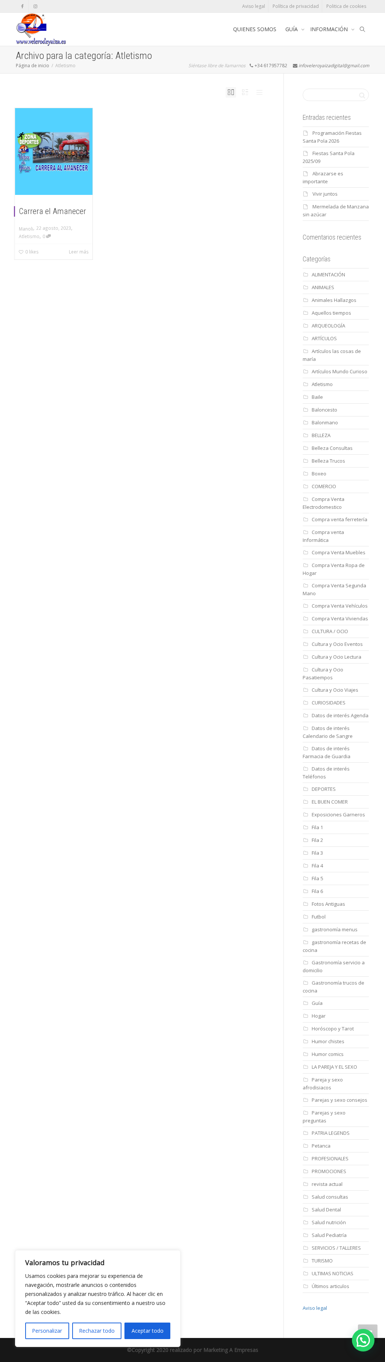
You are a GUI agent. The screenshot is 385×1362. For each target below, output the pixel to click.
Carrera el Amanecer (52, 211)
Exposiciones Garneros (338, 814)
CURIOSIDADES (329, 702)
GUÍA (292, 29)
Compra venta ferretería (339, 519)
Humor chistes (328, 1041)
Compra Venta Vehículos (340, 605)
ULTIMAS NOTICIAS (332, 1273)
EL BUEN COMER (330, 801)
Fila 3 (317, 852)
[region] (97, 1298)
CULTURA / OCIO (330, 631)
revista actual (327, 1184)
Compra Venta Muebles (338, 552)
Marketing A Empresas (230, 1349)
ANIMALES (323, 287)
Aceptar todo (148, 1330)
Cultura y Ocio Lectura (336, 656)
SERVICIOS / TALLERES (336, 1247)
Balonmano (325, 422)
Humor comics (328, 1054)
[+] (53, 151)
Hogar (319, 1015)
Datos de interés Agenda (340, 715)
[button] (363, 1340)
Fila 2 (317, 840)
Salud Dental (326, 1209)
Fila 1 (317, 827)
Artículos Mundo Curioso (339, 371)
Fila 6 (317, 891)
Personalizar (47, 1330)
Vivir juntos (325, 193)
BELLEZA (321, 435)
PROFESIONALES (330, 1158)
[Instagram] (35, 6)
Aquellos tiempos (331, 312)
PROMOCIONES (329, 1171)
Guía (317, 1003)
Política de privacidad (296, 6)
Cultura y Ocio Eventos (337, 644)
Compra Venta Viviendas (340, 618)
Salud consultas (330, 1196)
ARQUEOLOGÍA (328, 325)
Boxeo (319, 473)
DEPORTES (324, 789)
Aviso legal (253, 6)
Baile (317, 397)
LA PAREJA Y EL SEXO (334, 1066)
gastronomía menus (335, 929)
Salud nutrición (329, 1222)
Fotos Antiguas (328, 903)
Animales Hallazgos (334, 300)
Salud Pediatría (329, 1235)
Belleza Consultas (332, 448)
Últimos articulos (330, 1286)
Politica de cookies (346, 6)
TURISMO (322, 1260)
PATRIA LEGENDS (331, 1133)
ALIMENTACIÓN (328, 274)
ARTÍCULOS (324, 338)
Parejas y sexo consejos (339, 1100)
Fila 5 (317, 878)
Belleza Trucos (328, 460)
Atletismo (29, 236)
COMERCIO (324, 486)
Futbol (319, 916)
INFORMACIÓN (329, 29)
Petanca (321, 1145)
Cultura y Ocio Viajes (335, 689)
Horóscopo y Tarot (333, 1028)
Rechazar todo (97, 1330)
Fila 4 (317, 865)
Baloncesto (324, 409)
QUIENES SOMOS (254, 29)
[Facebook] (22, 6)
